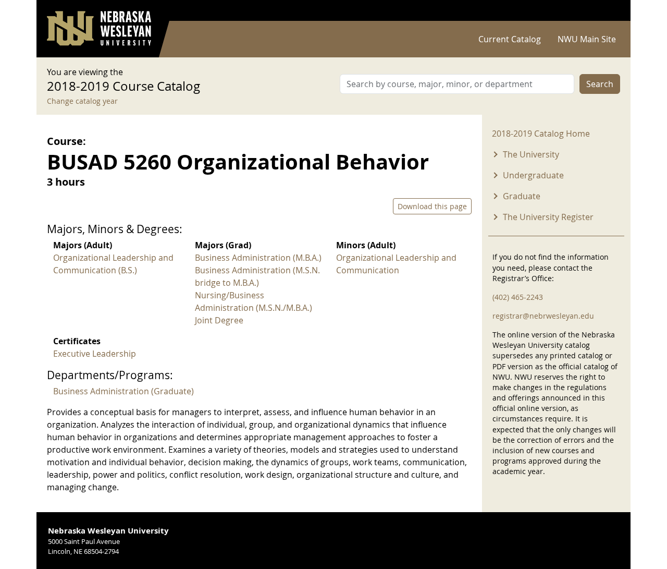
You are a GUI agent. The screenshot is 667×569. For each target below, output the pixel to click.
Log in (606, 11)
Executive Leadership (94, 353)
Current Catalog (509, 39)
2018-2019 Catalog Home (541, 133)
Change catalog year (82, 101)
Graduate (521, 196)
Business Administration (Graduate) (123, 391)
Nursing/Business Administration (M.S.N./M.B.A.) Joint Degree (253, 307)
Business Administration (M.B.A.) (258, 257)
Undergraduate (533, 175)
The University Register (548, 217)
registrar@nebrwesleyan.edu (543, 316)
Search (599, 84)
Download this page (432, 206)
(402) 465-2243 (517, 297)
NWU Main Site (587, 39)
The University (531, 154)
